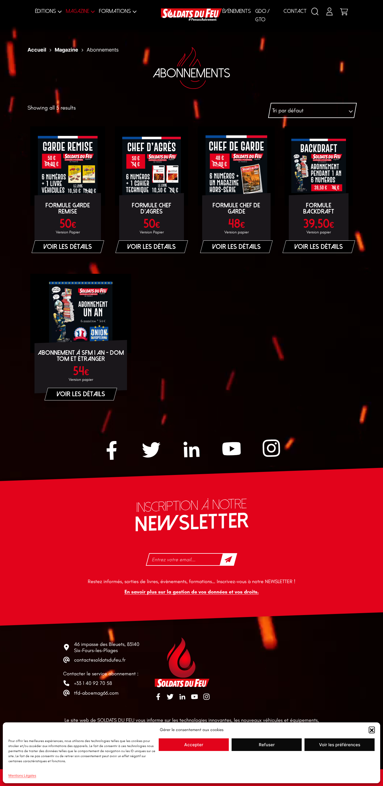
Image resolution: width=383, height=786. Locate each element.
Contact (295, 11)
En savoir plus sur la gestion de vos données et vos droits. (191, 592)
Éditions (45, 11)
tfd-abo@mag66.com (96, 693)
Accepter (193, 744)
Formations (115, 11)
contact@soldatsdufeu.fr (100, 660)
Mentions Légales (22, 775)
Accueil (36, 50)
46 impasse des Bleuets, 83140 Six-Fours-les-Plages (106, 647)
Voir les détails (67, 246)
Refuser (267, 744)
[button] (372, 729)
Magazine (77, 11)
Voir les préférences (339, 744)
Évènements (236, 11)
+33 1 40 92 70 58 (93, 683)
